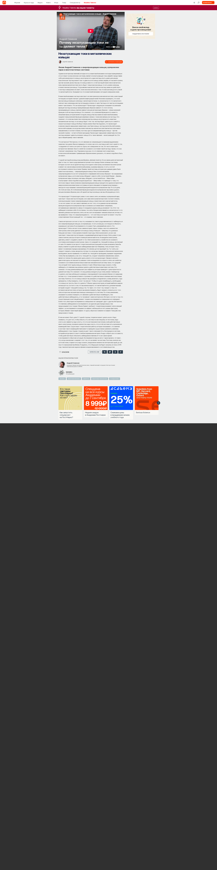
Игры (56, 2)
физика (69, 372)
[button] (158, 403)
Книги (48, 2)
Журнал (17, 2)
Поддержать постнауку (140, 33)
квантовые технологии (99, 378)
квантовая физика (74, 378)
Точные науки (114, 378)
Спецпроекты (75, 2)
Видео (40, 2)
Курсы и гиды (29, 2)
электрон (86, 378)
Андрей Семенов (67, 61)
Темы (64, 2)
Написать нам (94, 352)
